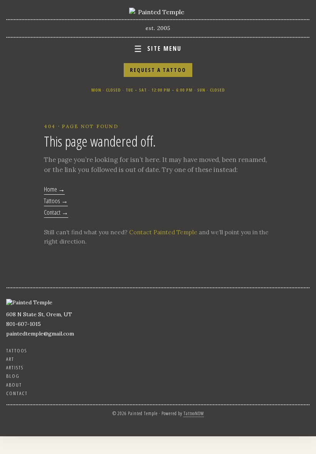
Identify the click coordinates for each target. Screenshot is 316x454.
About (14, 384)
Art (10, 359)
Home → (54, 189)
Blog (13, 375)
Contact (17, 393)
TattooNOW (193, 413)
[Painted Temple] (158, 12)
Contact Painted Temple (163, 232)
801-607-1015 (23, 323)
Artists (15, 367)
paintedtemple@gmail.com (40, 333)
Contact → (56, 212)
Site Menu (158, 48)
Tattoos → (56, 200)
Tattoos (16, 350)
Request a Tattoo (158, 69)
